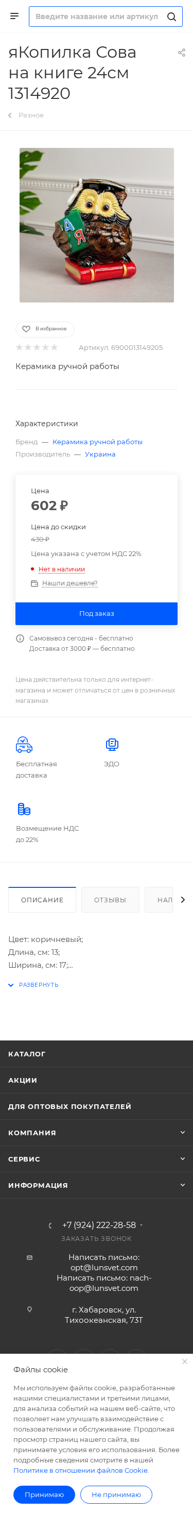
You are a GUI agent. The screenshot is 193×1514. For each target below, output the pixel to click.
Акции (23, 1080)
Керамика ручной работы (67, 366)
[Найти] (170, 16)
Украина (100, 454)
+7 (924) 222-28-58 (99, 1225)
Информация (38, 1185)
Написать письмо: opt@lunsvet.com (103, 1262)
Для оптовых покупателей (69, 1106)
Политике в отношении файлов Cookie (80, 1470)
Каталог (27, 1054)
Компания (32, 1133)
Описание (42, 900)
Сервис (24, 1159)
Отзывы (110, 900)
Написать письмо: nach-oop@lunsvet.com (104, 1283)
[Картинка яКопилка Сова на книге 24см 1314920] (97, 225)
